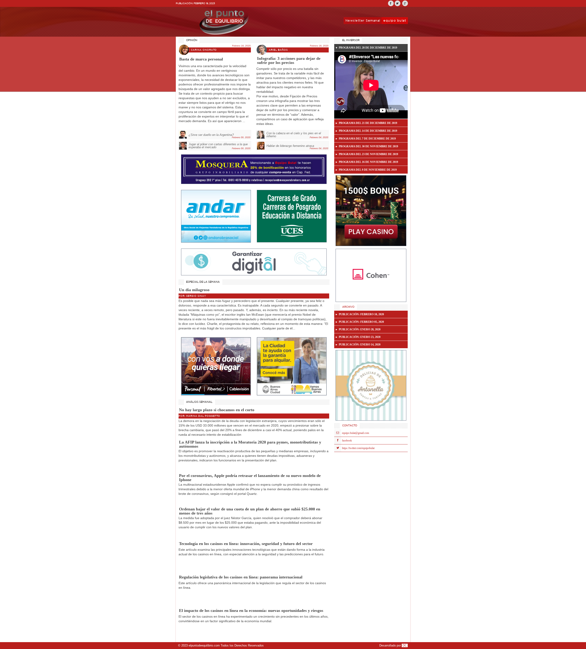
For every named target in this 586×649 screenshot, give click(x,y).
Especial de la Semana (203, 282)
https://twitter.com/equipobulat (358, 448)
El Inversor (351, 40)
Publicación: (361, 314)
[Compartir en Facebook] (391, 3)
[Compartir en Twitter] (397, 3)
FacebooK (347, 440)
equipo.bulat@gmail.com (355, 433)
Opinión (191, 40)
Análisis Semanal (199, 402)
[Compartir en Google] (405, 3)
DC (405, 645)
